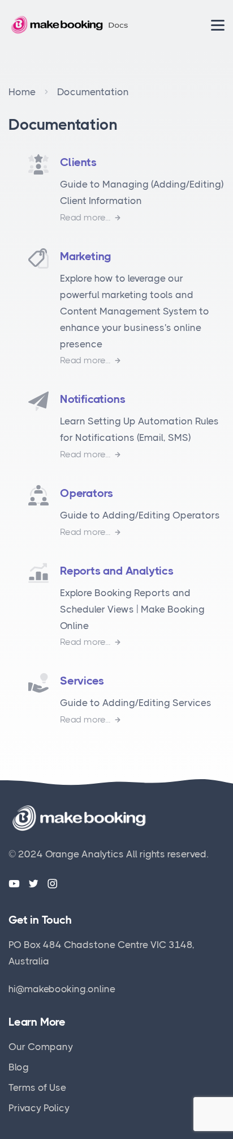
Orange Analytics (84, 854)
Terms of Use (37, 1087)
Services (81, 680)
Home (22, 91)
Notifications (92, 399)
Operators (86, 493)
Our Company (40, 1046)
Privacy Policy (39, 1108)
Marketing (85, 256)
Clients (78, 162)
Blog (18, 1067)
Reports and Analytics (117, 570)
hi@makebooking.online (61, 988)
